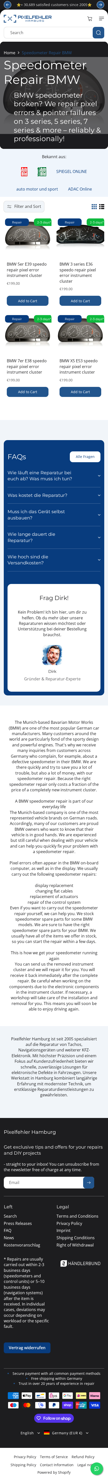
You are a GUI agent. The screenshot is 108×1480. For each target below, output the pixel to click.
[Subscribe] (88, 1183)
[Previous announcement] (7, 5)
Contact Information (57, 1464)
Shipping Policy (23, 1464)
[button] (100, 18)
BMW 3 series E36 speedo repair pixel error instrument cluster (78, 272)
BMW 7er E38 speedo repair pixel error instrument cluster (27, 366)
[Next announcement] (100, 5)
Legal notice (87, 1464)
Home (9, 52)
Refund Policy (83, 1456)
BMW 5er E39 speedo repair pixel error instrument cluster (27, 269)
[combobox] (54, 32)
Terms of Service (54, 1456)
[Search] (98, 32)
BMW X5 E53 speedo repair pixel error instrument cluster (79, 366)
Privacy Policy (25, 1456)
